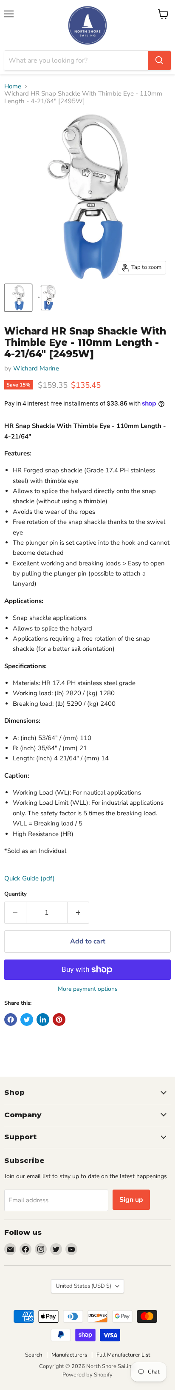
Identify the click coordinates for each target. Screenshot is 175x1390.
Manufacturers (69, 1355)
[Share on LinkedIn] (43, 1019)
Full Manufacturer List (123, 1355)
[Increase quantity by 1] (78, 913)
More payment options (88, 989)
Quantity (15, 894)
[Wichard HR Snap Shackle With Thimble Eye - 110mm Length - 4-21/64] (18, 297)
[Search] (159, 60)
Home (12, 86)
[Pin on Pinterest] (59, 1019)
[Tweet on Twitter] (26, 1019)
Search (33, 1355)
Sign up (131, 1199)
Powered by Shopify (87, 1375)
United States (83, 1286)
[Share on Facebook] (10, 1019)
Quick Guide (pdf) (29, 878)
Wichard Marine (36, 368)
